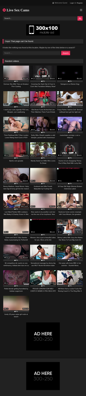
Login (72, 3)
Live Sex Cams (17, 10)
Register (80, 3)
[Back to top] (79, 389)
